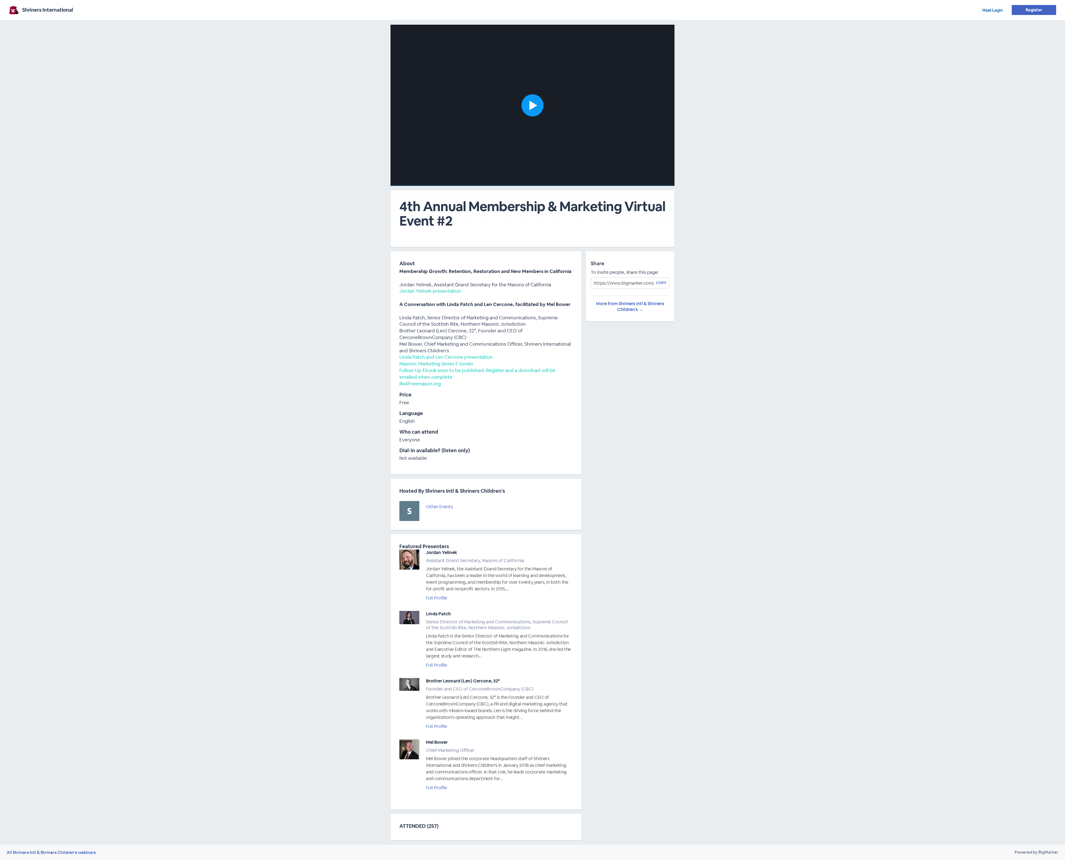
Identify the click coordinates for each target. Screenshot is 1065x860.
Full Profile (436, 598)
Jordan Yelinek (441, 552)
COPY (661, 282)
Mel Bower (437, 742)
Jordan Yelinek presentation (430, 291)
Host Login (992, 10)
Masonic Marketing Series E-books (436, 364)
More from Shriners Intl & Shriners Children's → (630, 306)
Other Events (439, 507)
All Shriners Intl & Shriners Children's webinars (51, 852)
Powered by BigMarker (1036, 852)
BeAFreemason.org (420, 384)
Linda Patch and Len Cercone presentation (446, 357)
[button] (532, 105)
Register (1034, 9)
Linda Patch (438, 614)
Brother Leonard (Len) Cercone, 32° (463, 681)
